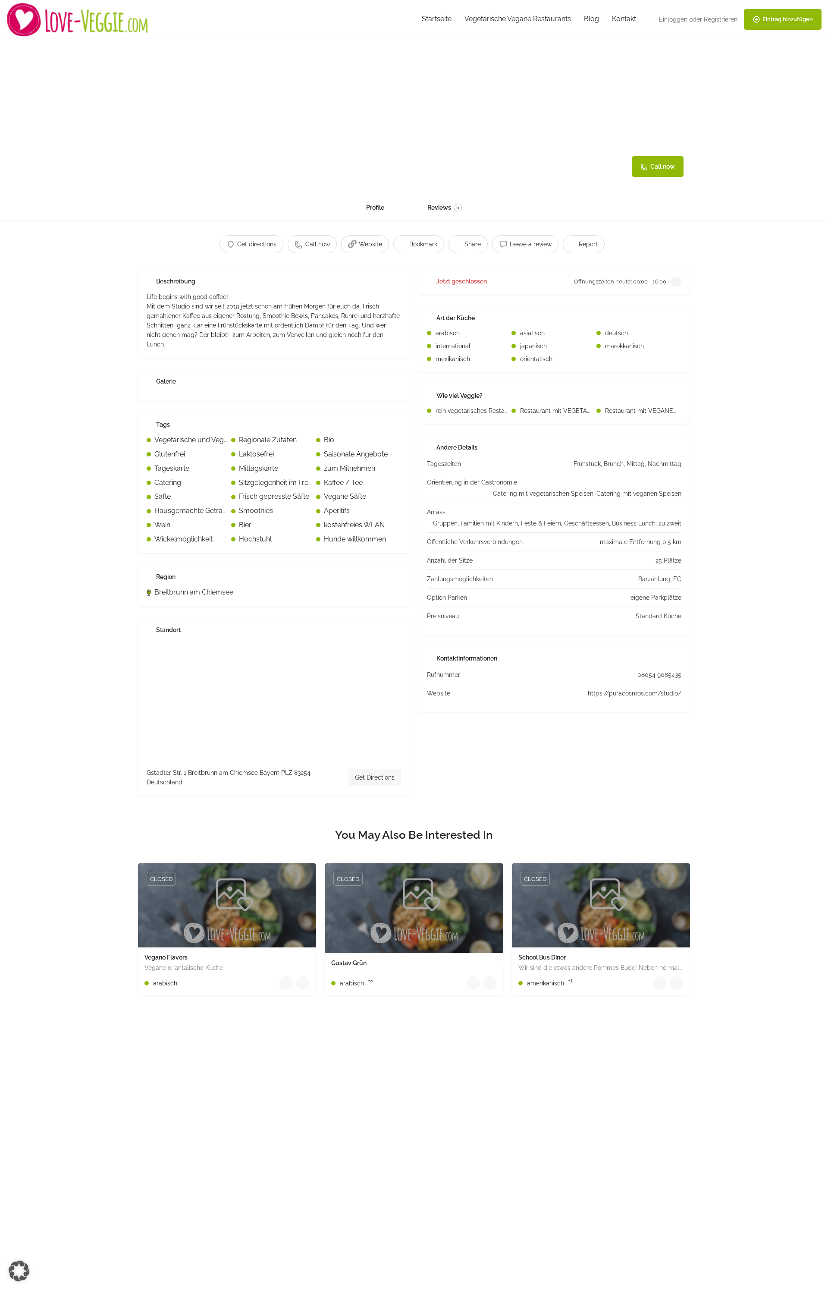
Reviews (443, 207)
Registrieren (720, 19)
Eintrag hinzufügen (787, 19)
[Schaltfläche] (303, 983)
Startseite (437, 19)
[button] (19, 1271)
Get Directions (375, 777)
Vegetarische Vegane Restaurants (517, 19)
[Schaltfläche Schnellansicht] (286, 983)
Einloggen (673, 19)
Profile (375, 207)
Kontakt (624, 19)
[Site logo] (78, 19)
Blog (591, 19)
